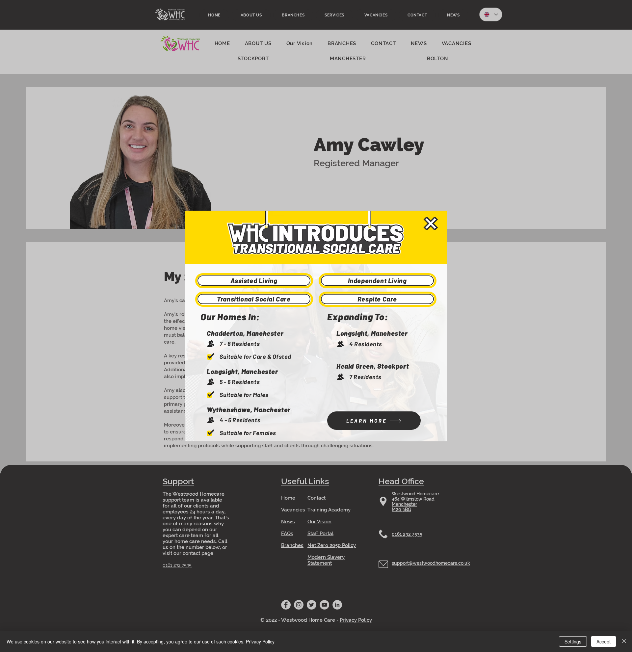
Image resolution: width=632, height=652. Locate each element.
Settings (573, 641)
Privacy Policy (260, 641)
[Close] (624, 641)
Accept (603, 641)
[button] (430, 223)
